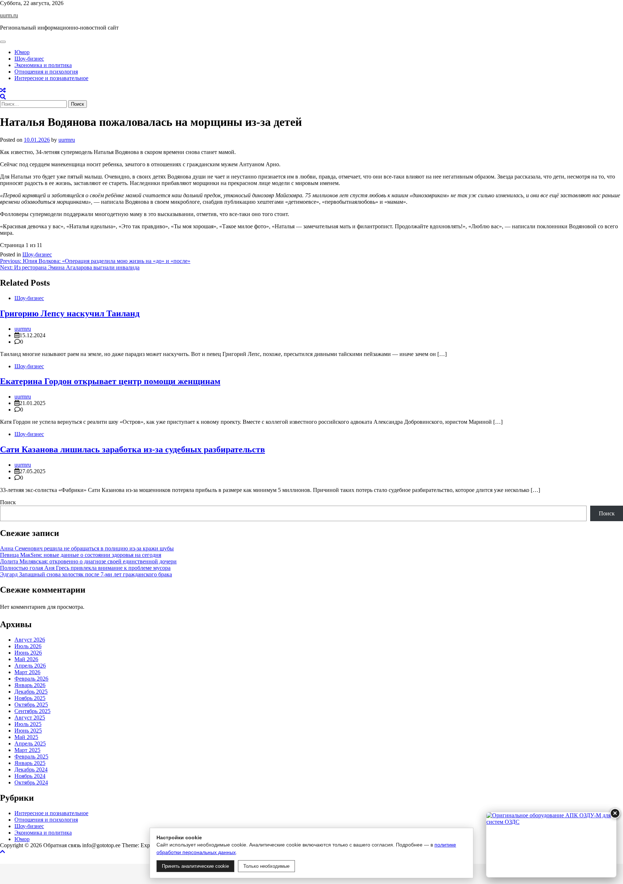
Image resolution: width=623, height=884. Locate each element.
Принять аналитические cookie (195, 866)
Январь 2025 (29, 763)
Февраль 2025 (31, 756)
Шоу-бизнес (29, 59)
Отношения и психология (46, 72)
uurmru (66, 140)
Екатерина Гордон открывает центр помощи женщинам (110, 381)
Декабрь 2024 (31, 769)
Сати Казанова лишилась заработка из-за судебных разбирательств (132, 449)
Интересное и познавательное (51, 78)
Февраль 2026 (31, 679)
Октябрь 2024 (31, 782)
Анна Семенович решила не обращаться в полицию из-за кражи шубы (87, 548)
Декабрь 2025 (31, 692)
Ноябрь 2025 (29, 698)
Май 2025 (26, 737)
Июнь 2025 (28, 730)
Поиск (8, 502)
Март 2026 (27, 672)
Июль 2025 (27, 724)
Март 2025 (27, 750)
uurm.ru (9, 15)
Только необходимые (266, 866)
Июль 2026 (27, 646)
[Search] (3, 97)
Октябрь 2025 (31, 705)
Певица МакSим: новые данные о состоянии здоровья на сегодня (80, 555)
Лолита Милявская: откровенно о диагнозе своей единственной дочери (88, 561)
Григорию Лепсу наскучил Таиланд (70, 313)
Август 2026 (29, 640)
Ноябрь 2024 (29, 776)
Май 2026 (26, 659)
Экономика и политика (43, 65)
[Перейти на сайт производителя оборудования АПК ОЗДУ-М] (551, 844)
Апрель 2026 (30, 666)
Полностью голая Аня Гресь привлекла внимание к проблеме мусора (85, 568)
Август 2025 (29, 717)
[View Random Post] (3, 90)
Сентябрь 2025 (32, 711)
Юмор (22, 52)
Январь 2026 (29, 685)
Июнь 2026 (28, 653)
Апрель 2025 (30, 743)
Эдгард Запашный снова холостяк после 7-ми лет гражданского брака (86, 574)
